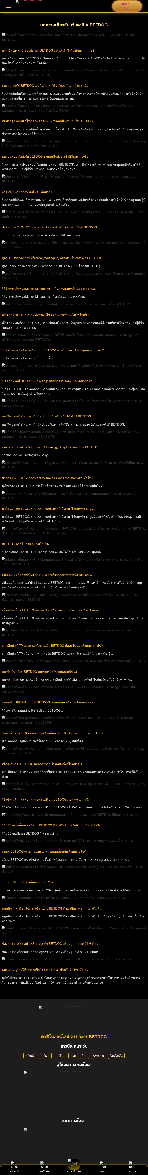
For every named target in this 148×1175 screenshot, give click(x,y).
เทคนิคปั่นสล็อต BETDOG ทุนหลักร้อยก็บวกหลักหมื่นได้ (39, 671)
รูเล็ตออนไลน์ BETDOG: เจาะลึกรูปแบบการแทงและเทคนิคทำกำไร (47, 381)
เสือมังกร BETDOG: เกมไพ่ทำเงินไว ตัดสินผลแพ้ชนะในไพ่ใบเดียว (45, 315)
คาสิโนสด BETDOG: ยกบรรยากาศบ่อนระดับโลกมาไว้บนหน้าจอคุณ (48, 508)
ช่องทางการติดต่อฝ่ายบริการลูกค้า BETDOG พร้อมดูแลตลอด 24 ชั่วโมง (50, 943)
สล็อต (46, 1055)
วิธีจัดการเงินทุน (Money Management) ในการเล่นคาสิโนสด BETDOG (49, 288)
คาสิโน (60, 1055)
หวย (73, 1055)
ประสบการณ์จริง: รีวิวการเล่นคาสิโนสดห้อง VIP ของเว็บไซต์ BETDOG (49, 227)
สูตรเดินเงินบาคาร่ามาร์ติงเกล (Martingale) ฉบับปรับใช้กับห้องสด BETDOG (52, 258)
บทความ (98, 1055)
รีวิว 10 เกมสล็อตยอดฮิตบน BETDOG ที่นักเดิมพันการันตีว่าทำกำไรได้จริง (51, 825)
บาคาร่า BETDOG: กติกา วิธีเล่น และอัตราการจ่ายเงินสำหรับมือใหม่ (47, 478)
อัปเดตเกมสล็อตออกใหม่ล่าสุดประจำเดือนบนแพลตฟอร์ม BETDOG (47, 574)
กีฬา (84, 1055)
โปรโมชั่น (116, 1055)
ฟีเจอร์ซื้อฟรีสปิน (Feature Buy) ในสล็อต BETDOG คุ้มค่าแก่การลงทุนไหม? (52, 733)
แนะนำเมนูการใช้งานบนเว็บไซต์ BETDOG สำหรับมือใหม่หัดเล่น (45, 969)
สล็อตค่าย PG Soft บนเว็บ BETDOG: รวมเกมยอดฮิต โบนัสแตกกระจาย (49, 702)
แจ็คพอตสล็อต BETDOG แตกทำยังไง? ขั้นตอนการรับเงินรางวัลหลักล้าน (50, 610)
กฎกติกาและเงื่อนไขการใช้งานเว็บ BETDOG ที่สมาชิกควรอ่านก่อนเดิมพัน (52, 908)
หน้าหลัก (30, 1055)
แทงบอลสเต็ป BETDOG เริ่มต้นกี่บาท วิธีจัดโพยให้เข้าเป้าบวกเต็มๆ (46, 85)
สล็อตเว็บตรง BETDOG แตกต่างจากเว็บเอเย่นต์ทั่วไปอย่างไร (42, 764)
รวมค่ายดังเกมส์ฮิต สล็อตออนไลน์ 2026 (28, 882)
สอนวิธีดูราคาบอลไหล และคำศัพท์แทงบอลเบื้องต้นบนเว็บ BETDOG (47, 121)
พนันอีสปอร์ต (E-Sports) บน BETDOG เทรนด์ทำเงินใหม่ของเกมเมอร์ (48, 50)
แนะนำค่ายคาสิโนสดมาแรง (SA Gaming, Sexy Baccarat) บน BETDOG (50, 447)
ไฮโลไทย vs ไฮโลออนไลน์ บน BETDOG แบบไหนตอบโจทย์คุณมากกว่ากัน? (53, 350)
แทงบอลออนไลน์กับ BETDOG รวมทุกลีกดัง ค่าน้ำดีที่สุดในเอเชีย (45, 156)
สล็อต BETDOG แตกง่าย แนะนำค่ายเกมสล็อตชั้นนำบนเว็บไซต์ (44, 851)
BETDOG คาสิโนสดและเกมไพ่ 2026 (26, 544)
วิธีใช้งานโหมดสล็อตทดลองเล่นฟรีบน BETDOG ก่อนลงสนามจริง (46, 799)
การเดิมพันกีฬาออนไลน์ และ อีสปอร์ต (27, 192)
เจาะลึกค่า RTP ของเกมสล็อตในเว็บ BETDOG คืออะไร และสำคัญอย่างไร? (52, 645)
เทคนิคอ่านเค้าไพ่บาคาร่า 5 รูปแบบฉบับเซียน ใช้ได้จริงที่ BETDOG (46, 416)
